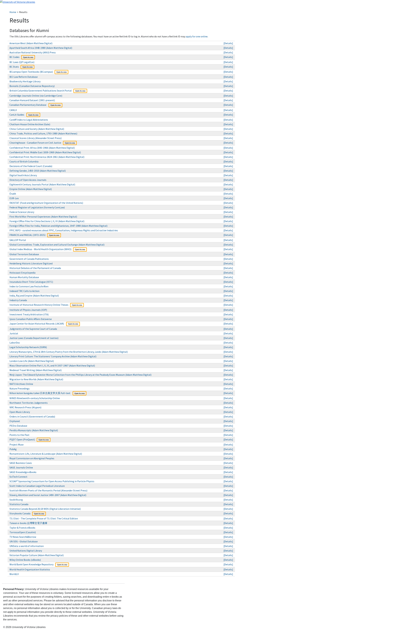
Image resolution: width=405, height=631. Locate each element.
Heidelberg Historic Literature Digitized (31, 263)
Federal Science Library (22, 212)
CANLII (13, 110)
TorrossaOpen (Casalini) (22, 532)
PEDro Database (18, 425)
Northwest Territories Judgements (28, 402)
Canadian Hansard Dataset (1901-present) (32, 100)
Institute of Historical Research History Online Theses (38, 304)
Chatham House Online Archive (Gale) (29, 124)
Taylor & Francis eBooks (22, 527)
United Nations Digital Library (25, 550)
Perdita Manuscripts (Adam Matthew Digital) (33, 430)
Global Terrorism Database (24, 254)
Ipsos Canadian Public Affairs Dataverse (30, 319)
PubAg (13, 449)
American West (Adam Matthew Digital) (30, 43)
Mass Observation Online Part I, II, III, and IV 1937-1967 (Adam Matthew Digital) (52, 365)
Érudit (12, 193)
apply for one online (197, 36)
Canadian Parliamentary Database (28, 104)
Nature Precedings (19, 388)
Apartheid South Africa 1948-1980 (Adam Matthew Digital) (40, 47)
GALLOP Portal (17, 240)
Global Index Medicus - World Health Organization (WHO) (40, 249)
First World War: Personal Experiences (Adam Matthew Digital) (43, 216)
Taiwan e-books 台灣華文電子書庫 (28, 523)
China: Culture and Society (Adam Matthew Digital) (36, 128)
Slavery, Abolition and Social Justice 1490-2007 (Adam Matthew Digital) (47, 495)
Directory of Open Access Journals (27, 179)
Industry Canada (18, 300)
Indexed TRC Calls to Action (24, 291)
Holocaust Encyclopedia (22, 272)
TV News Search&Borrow (22, 536)
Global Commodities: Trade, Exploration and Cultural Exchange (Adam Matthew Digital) (56, 244)
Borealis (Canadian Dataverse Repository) (32, 86)
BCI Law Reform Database (23, 76)
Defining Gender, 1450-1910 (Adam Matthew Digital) (37, 170)
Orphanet (14, 421)
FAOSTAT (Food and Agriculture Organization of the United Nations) (46, 202)
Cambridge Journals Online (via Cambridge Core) (35, 95)
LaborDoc (14, 342)
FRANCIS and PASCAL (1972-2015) (27, 235)
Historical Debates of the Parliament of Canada (35, 268)
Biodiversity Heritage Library (24, 81)
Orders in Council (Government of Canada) (32, 416)
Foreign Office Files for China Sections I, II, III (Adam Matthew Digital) (46, 221)
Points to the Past (19, 434)
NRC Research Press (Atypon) (25, 407)
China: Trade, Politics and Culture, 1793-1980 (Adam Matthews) (43, 133)
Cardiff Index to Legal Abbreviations (28, 119)
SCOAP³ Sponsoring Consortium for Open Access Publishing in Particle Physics (51, 481)
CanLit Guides (17, 114)
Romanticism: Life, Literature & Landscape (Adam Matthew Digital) (45, 453)
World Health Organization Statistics (29, 569)
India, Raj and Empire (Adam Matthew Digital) (34, 295)
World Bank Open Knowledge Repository (31, 564)
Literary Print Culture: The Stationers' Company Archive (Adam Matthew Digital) (52, 356)
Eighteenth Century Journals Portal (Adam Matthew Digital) (42, 184)
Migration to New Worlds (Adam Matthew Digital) (36, 379)
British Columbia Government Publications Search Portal (40, 90)
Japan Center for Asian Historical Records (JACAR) (36, 323)
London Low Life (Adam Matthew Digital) (31, 361)
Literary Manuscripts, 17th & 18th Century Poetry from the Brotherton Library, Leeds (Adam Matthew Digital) (68, 351)
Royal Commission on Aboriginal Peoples (31, 458)
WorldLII (14, 574)
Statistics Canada (18, 504)
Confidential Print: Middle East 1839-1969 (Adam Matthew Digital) (45, 152)
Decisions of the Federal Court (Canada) (30, 166)
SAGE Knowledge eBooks (22, 472)
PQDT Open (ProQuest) (22, 439)
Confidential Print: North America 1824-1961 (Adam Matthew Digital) (46, 156)
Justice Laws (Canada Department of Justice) (33, 338)
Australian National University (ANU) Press (32, 52)
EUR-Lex (14, 198)
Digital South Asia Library (23, 175)
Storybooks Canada (19, 513)
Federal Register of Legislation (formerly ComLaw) (37, 207)
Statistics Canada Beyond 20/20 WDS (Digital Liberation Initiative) (45, 508)
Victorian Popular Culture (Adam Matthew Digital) (36, 555)
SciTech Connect (18, 476)
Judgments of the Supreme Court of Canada (33, 328)
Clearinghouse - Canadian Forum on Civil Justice (35, 142)
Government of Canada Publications (29, 258)
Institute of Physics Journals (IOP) (28, 309)
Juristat (13, 333)
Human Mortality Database (24, 277)
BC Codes (14, 57)
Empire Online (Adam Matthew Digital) (30, 189)
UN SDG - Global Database (23, 541)
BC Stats (14, 66)
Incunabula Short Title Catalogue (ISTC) (31, 281)
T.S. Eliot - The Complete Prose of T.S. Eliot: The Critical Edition (43, 518)
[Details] (228, 43)
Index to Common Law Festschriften (28, 286)
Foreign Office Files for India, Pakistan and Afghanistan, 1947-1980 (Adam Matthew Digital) (58, 225)
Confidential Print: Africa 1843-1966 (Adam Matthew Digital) (42, 147)
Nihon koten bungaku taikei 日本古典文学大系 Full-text (40, 393)
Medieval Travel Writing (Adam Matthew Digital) (35, 370)
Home (12, 12)
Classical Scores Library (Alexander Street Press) (35, 138)
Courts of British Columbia (23, 161)
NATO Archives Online (21, 383)
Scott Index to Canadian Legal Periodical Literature (37, 485)
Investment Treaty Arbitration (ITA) (29, 314)
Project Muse (16, 444)
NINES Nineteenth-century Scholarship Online (34, 398)
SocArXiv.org (16, 499)
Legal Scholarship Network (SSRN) (28, 347)
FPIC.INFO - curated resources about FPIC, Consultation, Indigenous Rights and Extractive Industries (63, 230)
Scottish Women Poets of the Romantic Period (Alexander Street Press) (48, 490)
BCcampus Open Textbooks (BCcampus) (31, 71)
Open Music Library (19, 411)
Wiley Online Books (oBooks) (25, 559)
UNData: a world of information (26, 546)
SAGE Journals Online (21, 467)
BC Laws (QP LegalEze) (21, 62)
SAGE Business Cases (20, 462)
